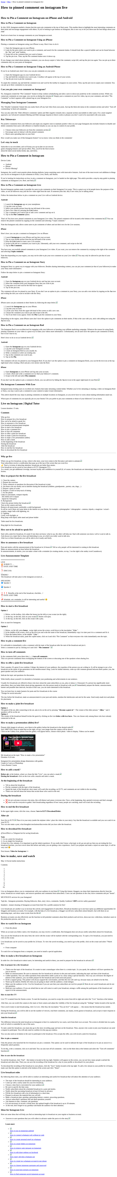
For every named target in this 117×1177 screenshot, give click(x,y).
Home (3, 2)
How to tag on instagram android (22, 1131)
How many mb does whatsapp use (22, 1157)
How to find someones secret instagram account (27, 1174)
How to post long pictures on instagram (24, 1170)
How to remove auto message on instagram (25, 1148)
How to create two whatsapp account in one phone (28, 1161)
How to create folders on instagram (22, 1144)
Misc (9, 2)
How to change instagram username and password (28, 1165)
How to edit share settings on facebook (24, 1152)
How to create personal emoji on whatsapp (25, 1139)
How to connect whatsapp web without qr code (27, 1135)
